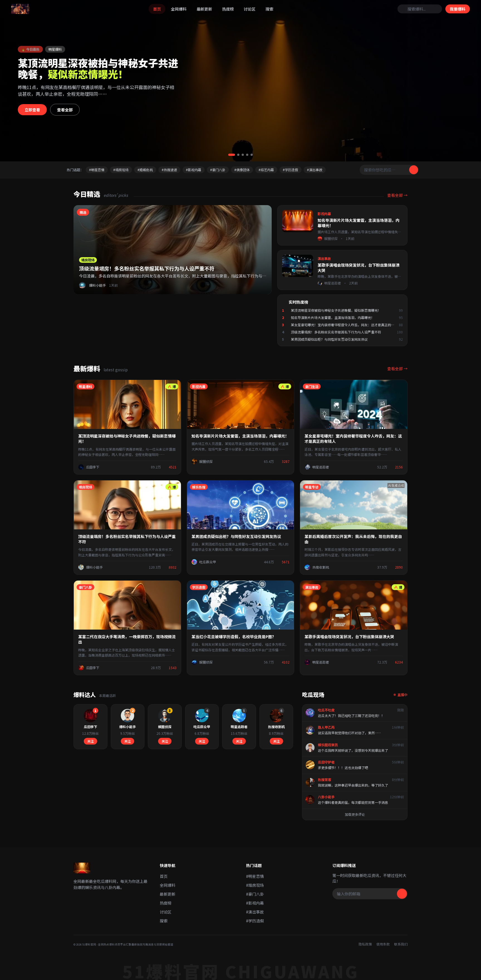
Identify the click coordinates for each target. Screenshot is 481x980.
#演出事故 (314, 169)
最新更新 (204, 9)
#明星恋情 (96, 169)
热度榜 (228, 9)
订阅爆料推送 (344, 865)
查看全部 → (397, 195)
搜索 (269, 9)
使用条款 (383, 944)
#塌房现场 (121, 169)
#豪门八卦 (217, 169)
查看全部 (65, 109)
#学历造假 (290, 169)
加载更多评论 (355, 814)
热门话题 (254, 865)
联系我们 (401, 944)
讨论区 (250, 9)
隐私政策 (365, 944)
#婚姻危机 (145, 169)
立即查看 (32, 109)
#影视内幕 (193, 169)
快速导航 (167, 865)
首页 (157, 9)
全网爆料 (178, 9)
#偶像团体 (242, 169)
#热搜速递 (169, 169)
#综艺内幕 (266, 169)
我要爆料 (457, 9)
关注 (90, 741)
